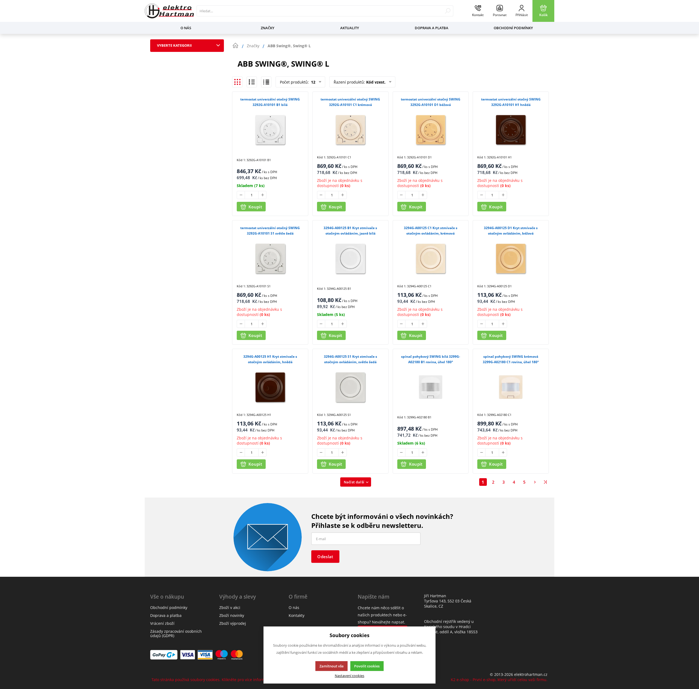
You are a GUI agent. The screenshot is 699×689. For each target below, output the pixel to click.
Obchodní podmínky (513, 27)
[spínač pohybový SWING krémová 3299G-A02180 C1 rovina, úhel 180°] (510, 387)
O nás (185, 27)
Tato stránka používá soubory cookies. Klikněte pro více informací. (212, 679)
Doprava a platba (431, 27)
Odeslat (325, 556)
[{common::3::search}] (447, 10)
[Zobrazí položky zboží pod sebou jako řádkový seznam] (252, 81)
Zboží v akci (229, 607)
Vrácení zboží (162, 623)
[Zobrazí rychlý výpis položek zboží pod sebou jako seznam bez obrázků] (266, 81)
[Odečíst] (241, 195)
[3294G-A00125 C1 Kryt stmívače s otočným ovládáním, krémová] (430, 258)
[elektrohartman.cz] (169, 11)
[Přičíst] (262, 195)
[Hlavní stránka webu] (235, 45)
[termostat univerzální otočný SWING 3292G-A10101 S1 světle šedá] (270, 258)
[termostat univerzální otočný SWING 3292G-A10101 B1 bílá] (270, 129)
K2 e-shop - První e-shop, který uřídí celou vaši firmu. (499, 679)
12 (312, 82)
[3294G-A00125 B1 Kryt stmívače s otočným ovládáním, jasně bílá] (350, 258)
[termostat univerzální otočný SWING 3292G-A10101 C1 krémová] (350, 129)
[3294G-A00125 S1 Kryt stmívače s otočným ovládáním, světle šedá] (350, 387)
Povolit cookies (367, 666)
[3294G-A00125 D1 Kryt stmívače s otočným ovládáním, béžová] (510, 258)
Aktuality (349, 27)
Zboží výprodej (232, 623)
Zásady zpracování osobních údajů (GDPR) (176, 633)
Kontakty (296, 615)
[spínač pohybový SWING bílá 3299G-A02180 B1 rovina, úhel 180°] (430, 387)
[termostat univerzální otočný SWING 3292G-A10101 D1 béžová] (430, 129)
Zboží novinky (231, 615)
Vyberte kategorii (174, 45)
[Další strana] (535, 482)
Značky (267, 27)
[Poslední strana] (545, 482)
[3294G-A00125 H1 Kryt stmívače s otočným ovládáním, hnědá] (270, 387)
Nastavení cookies (349, 675)
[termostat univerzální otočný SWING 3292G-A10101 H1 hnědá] (510, 129)
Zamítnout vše (331, 666)
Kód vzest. (376, 82)
